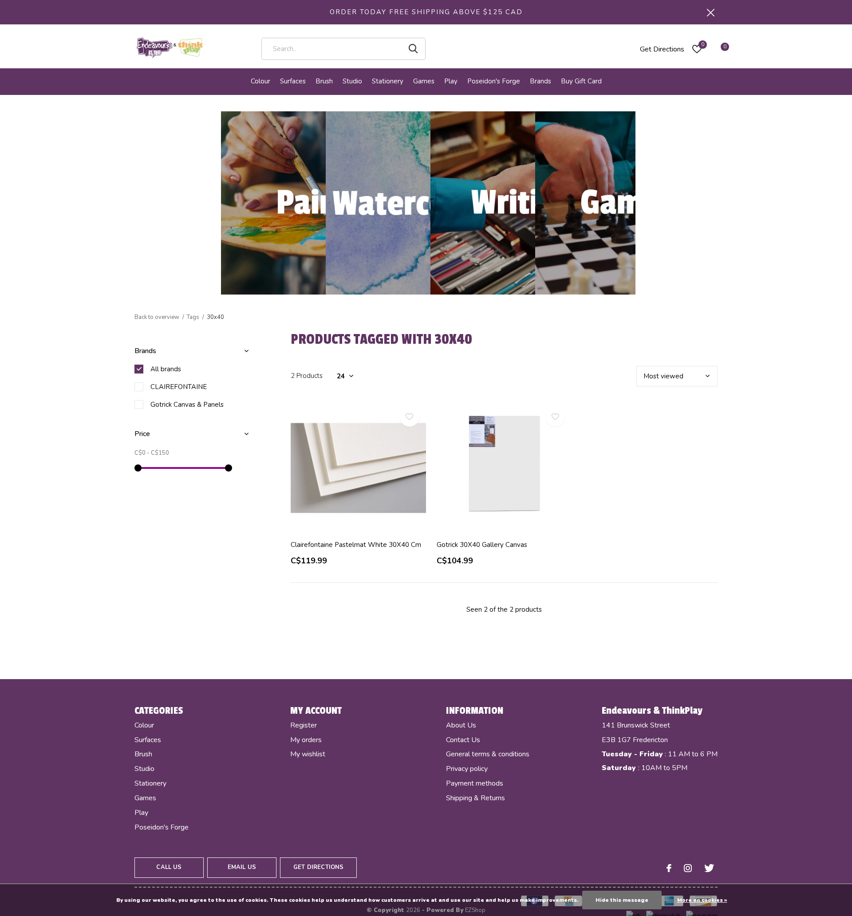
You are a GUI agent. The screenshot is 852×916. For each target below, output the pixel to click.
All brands (165, 369)
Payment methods (474, 783)
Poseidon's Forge (493, 81)
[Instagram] (688, 868)
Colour (260, 81)
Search (413, 49)
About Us (461, 725)
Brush (324, 81)
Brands (540, 81)
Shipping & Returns (475, 798)
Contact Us (463, 740)
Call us (168, 867)
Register (303, 725)
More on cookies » (702, 900)
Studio (352, 81)
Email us (242, 867)
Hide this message (622, 900)
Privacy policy (467, 769)
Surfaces (293, 81)
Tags (193, 317)
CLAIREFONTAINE (178, 386)
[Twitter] (709, 868)
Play (451, 81)
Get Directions (662, 49)
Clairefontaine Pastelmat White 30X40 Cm (356, 544)
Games (423, 81)
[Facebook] (669, 868)
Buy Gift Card (581, 81)
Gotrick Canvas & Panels (187, 404)
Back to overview (156, 317)
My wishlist (307, 754)
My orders (306, 740)
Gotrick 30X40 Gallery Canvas (482, 544)
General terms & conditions (487, 754)
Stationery (387, 81)
